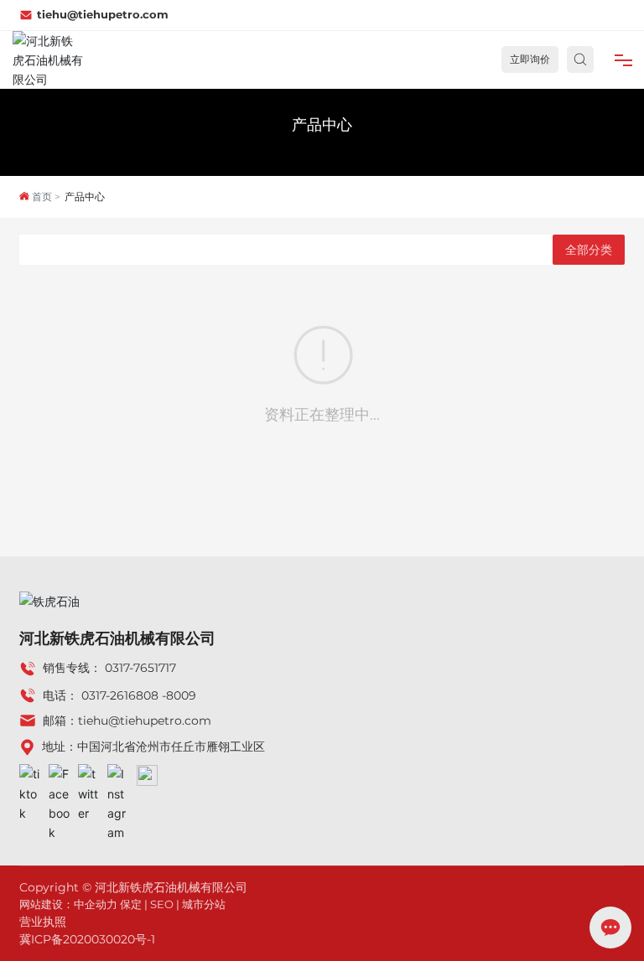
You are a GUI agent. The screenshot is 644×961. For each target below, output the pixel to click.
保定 (131, 904)
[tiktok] (29, 774)
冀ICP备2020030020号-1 (87, 939)
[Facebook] (59, 774)
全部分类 (588, 249)
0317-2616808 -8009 (138, 695)
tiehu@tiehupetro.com (103, 14)
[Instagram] (117, 774)
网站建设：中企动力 (68, 904)
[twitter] (88, 774)
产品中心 (322, 125)
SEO (162, 904)
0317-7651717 (140, 667)
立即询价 (530, 59)
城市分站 (204, 904)
